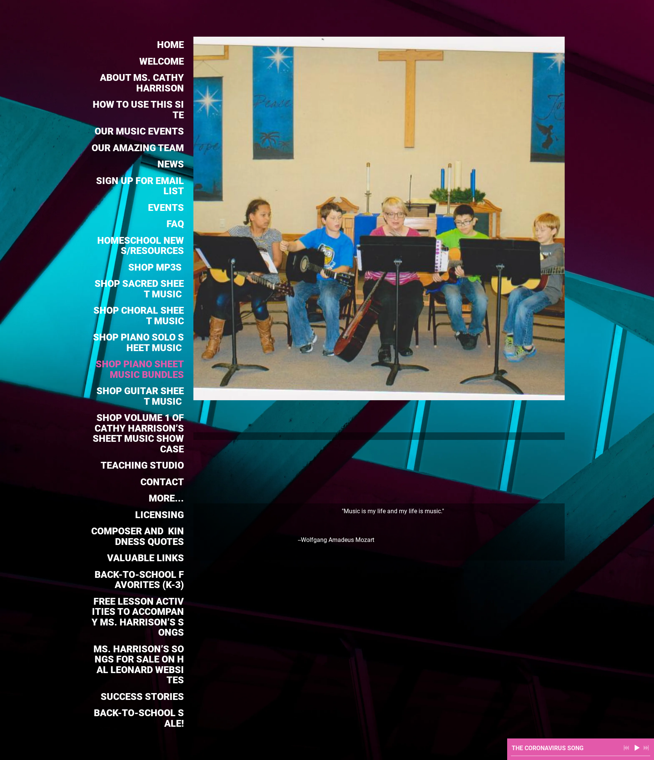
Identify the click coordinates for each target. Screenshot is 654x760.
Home (170, 44)
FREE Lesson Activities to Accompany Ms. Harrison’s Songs (138, 617)
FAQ (175, 223)
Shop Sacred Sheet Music (139, 289)
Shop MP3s (156, 267)
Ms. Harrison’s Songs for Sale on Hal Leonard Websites (138, 665)
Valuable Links (145, 558)
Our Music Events (139, 131)
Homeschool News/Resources (140, 246)
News (170, 164)
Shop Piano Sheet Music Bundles (140, 369)
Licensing (159, 514)
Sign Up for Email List (140, 186)
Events (166, 207)
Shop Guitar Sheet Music (140, 396)
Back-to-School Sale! (139, 718)
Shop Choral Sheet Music (138, 316)
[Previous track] (626, 748)
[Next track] (646, 748)
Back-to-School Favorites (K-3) (139, 580)
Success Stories (142, 696)
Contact (162, 482)
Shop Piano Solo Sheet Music (138, 342)
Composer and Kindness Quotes (137, 536)
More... (166, 498)
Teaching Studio (142, 465)
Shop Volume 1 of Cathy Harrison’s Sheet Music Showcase (138, 433)
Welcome (161, 61)
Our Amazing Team (138, 147)
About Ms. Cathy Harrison (142, 83)
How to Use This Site (138, 110)
